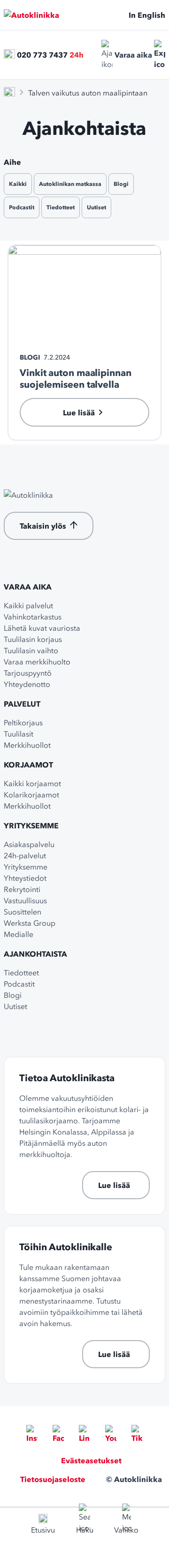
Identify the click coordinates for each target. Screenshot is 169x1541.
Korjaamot (28, 764)
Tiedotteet (60, 207)
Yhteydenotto (27, 684)
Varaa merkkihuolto (37, 661)
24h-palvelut (25, 855)
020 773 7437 (42, 54)
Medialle (18, 934)
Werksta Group (29, 923)
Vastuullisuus (25, 900)
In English (147, 15)
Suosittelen (22, 911)
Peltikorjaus (23, 722)
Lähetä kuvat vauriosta (42, 628)
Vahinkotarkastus (32, 616)
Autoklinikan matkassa (70, 183)
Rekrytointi (22, 889)
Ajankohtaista (35, 954)
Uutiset (96, 207)
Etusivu (43, 1529)
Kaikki (18, 183)
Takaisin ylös (43, 526)
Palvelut (22, 703)
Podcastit (21, 207)
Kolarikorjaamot (31, 794)
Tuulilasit (18, 733)
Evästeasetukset (91, 1460)
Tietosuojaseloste (52, 1479)
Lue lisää (114, 1185)
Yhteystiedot (25, 878)
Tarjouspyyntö (28, 673)
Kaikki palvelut (28, 605)
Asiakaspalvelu (29, 844)
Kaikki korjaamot (32, 783)
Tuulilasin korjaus (33, 639)
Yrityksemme (31, 825)
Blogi (121, 183)
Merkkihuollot (27, 745)
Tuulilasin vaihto (31, 650)
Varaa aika (133, 54)
